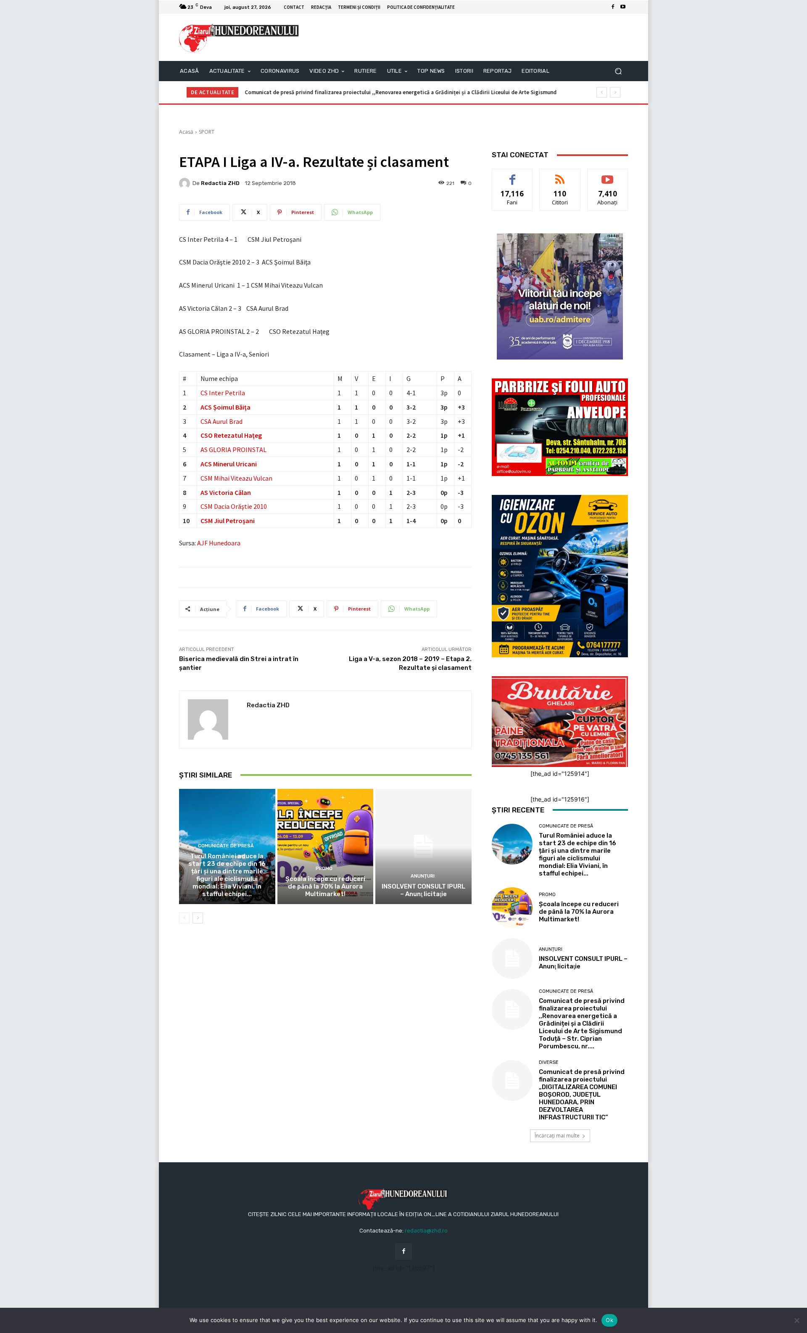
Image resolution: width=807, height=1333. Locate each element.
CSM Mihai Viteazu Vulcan (236, 478)
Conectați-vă (560, 175)
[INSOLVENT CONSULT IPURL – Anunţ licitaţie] (423, 846)
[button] (618, 71)
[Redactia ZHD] (186, 183)
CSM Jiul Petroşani (227, 520)
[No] (796, 1320)
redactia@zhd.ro (426, 1230)
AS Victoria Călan (225, 492)
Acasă (186, 131)
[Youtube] (623, 7)
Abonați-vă (607, 175)
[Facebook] (613, 7)
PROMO (324, 868)
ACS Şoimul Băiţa (225, 407)
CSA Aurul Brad (221, 421)
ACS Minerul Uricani (228, 464)
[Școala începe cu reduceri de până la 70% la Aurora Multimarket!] (325, 846)
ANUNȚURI (423, 876)
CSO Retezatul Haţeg (231, 435)
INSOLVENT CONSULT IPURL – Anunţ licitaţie (423, 890)
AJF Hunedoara (218, 543)
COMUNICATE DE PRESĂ (226, 846)
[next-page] (198, 917)
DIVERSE (549, 1062)
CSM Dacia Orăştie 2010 (233, 506)
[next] (615, 92)
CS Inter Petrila (222, 393)
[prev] (601, 92)
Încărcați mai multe (557, 1135)
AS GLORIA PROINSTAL (233, 449)
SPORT (206, 131)
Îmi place (512, 175)
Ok (609, 1320)
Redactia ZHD (220, 183)
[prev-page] (184, 917)
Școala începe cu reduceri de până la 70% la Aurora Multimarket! (325, 886)
